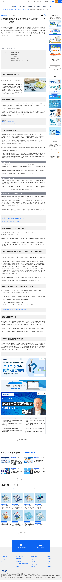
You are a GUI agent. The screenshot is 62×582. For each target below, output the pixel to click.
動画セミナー (55, 63)
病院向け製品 (18, 561)
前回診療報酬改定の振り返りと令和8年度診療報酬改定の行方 (14, 309)
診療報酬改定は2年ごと (15, 52)
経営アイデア (45, 6)
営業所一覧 (2, 561)
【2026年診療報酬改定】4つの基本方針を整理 (10, 428)
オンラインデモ (49, 561)
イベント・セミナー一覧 (23, 479)
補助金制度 (49, 556)
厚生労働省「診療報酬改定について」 (9, 121)
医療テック (39, 6)
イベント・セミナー (21, 6)
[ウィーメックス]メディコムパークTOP (12, 9)
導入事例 (46, 1)
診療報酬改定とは (14, 54)
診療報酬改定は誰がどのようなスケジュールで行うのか (20, 60)
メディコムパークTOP (31, 1)
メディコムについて (40, 1)
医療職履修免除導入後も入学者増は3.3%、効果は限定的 (55, 146)
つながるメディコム (50, 558)
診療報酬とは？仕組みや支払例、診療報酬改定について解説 (13, 218)
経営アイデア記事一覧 (26, 9)
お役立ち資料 (29, 6)
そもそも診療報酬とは (14, 56)
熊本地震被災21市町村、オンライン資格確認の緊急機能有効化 (55, 152)
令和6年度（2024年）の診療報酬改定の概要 (18, 62)
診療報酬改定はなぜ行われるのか (16, 58)
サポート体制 (3, 559)
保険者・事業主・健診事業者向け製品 (22, 563)
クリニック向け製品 (19, 556)
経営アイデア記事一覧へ (23, 439)
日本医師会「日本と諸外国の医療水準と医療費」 (11, 221)
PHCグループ (4, 9)
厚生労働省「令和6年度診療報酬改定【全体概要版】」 (12, 123)
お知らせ (48, 563)
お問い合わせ (49, 566)
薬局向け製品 (18, 558)
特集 (34, 6)
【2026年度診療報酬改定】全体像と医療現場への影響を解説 (14, 354)
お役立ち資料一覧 (23, 532)
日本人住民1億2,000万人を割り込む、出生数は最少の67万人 (54, 157)
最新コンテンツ (20, 9)
